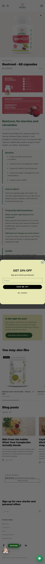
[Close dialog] (42, 262)
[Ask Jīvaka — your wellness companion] (5, 549)
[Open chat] (39, 558)
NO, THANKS (22, 293)
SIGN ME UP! (22, 287)
